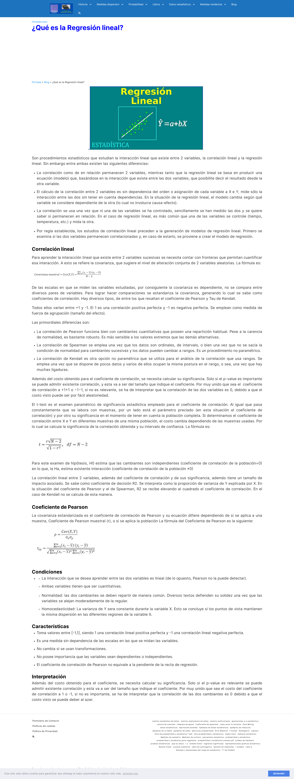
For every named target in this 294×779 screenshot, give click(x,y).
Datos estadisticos (180, 4)
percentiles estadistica (213, 737)
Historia (82, 4)
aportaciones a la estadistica (245, 721)
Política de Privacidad (45, 731)
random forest (195, 744)
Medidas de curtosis (191, 737)
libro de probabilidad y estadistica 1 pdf (173, 734)
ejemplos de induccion (240, 728)
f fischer (233, 731)
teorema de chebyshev (223, 747)
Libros (156, 4)
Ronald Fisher (165, 747)
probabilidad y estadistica (238, 737)
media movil (230, 734)
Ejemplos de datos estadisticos (213, 728)
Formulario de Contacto (45, 720)
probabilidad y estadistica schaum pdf (216, 740)
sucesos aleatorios (181, 747)
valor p (249, 747)
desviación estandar (188, 728)
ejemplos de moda (182, 731)
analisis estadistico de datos (165, 721)
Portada (36, 82)
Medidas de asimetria (171, 737)
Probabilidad (136, 4)
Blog (234, 4)
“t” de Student (228, 750)
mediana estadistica (247, 734)
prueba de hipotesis (245, 740)
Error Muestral (221, 731)
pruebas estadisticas (160, 744)
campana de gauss (185, 724)
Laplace (254, 731)
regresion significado (214, 744)
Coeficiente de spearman (207, 724)
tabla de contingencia (202, 747)
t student (240, 747)
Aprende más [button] (130, 773)
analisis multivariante (220, 721)
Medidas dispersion (108, 4)
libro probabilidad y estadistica (209, 734)
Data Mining (248, 724)
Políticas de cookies (43, 726)
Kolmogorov (244, 731)
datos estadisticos (169, 728)
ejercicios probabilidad (202, 731)
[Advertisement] (147, 57)
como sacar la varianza (230, 724)
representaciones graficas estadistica (242, 744)
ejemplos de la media (162, 731)
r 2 (186, 744)
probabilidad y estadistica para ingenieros (176, 740)
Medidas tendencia (211, 4)
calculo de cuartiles (166, 724)
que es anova (178, 744)
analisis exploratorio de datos (195, 721)
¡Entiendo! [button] (279, 773)
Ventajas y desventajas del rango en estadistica (198, 750)
